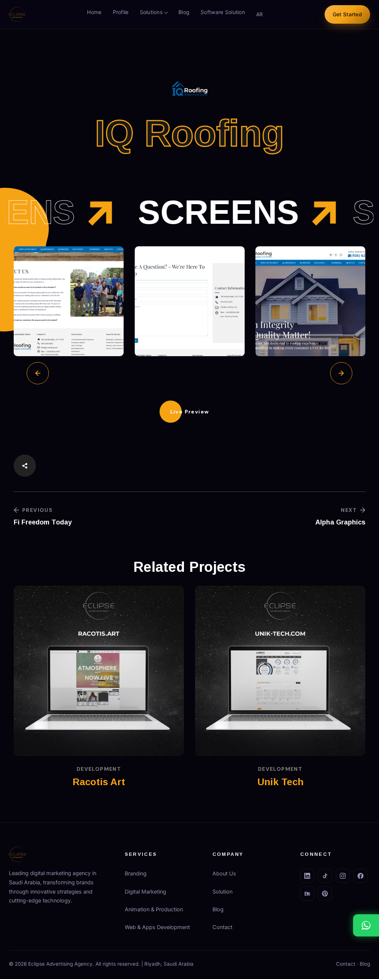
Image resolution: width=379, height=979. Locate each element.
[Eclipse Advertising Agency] (17, 14)
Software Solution (223, 12)
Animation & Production (154, 909)
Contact (222, 927)
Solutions (151, 12)
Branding (136, 873)
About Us (224, 873)
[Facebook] (360, 876)
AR (259, 14)
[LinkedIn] (307, 876)
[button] (190, 412)
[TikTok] (325, 876)
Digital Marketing (145, 891)
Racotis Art (99, 781)
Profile (121, 12)
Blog (184, 12)
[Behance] (307, 894)
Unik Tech (280, 781)
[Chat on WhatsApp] (366, 925)
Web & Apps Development (157, 927)
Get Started (347, 14)
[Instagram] (343, 876)
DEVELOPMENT (99, 769)
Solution (222, 891)
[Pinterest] (325, 894)
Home (94, 12)
